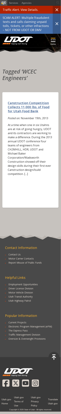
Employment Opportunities (23, 284)
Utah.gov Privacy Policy (36, 401)
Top (53, 357)
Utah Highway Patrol (19, 300)
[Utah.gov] (3, 3)
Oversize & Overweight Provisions (27, 338)
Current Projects (17, 322)
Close (57, 10)
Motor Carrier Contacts (21, 258)
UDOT (18, 41)
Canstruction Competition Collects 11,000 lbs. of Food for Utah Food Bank (29, 107)
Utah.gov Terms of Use (19, 401)
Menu (53, 44)
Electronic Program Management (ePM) (30, 326)
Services (13, 3)
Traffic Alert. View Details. (20, 10)
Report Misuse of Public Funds (25, 262)
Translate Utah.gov (53, 401)
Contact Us (14, 254)
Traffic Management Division (24, 334)
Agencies (26, 3)
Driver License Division (20, 288)
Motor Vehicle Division (20, 292)
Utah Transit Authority (20, 296)
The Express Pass (18, 330)
